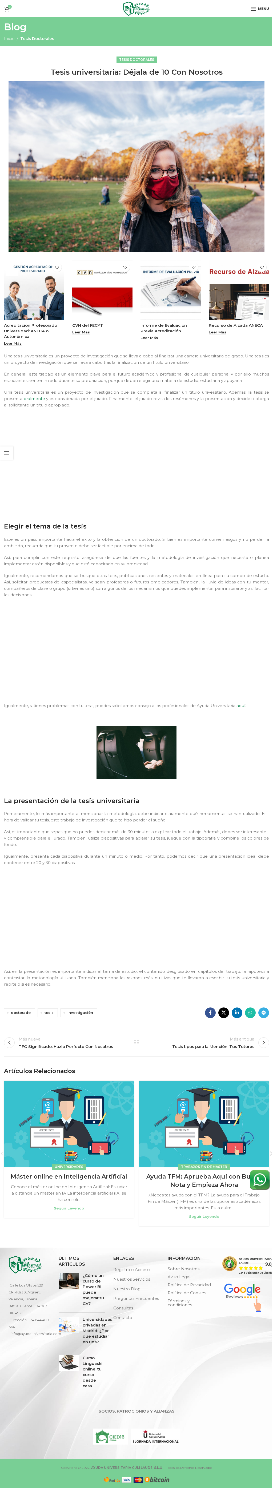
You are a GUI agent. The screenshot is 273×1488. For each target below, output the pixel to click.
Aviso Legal (179, 1276)
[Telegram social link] (263, 1012)
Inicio (9, 38)
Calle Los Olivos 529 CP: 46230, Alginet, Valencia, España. (26, 1292)
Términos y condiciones (180, 1302)
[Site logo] (136, 8)
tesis (49, 1012)
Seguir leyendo (69, 1208)
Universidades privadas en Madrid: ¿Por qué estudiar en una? (97, 1330)
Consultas (123, 1307)
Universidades (69, 1167)
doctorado (21, 1012)
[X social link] (223, 1012)
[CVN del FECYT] (102, 290)
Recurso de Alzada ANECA (236, 325)
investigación (80, 1012)
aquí (240, 705)
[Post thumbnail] (69, 1290)
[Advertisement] (138, 463)
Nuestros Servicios (131, 1279)
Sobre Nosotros (183, 1268)
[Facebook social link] (210, 1012)
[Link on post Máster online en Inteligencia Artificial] (69, 1124)
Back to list (136, 1042)
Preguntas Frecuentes (136, 1298)
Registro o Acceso (131, 1269)
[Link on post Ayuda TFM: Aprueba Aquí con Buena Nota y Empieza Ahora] (204, 1124)
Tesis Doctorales (37, 38)
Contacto (122, 1317)
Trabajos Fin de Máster (204, 1167)
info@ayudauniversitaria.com (36, 1334)
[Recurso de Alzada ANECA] (239, 290)
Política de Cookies (187, 1292)
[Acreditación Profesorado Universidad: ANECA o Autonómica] (34, 290)
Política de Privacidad (189, 1284)
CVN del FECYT (87, 325)
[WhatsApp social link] (250, 1012)
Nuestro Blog (126, 1288)
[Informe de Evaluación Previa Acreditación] (170, 290)
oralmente (34, 398)
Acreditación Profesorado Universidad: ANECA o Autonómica (30, 331)
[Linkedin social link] (237, 1012)
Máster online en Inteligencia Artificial (69, 1176)
